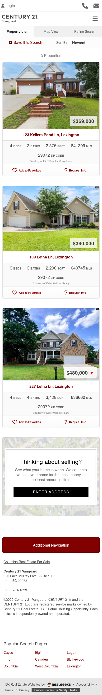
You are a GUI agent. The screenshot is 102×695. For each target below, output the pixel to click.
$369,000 (83, 120)
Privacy (24, 690)
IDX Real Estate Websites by (25, 684)
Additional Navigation (51, 545)
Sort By (61, 42)
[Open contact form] (96, 5)
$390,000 (83, 243)
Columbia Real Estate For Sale (27, 561)
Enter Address (51, 492)
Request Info (77, 170)
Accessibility (85, 684)
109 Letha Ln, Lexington (51, 257)
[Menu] (95, 18)
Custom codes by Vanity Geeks (56, 690)
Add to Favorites (29, 170)
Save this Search (27, 42)
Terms (9, 690)
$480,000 (80, 372)
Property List (17, 31)
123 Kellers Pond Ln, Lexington (51, 134)
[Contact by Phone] (85, 5)
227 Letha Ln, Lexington (51, 386)
